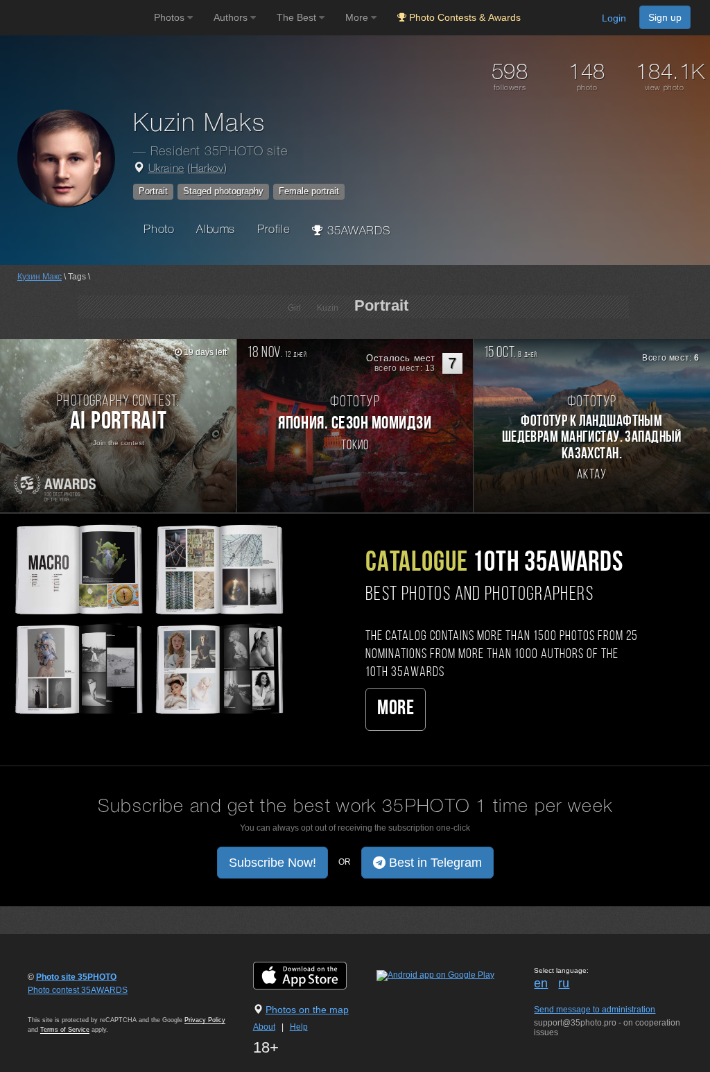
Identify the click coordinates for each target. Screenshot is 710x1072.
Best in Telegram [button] (434, 863)
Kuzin (327, 308)
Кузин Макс (39, 277)
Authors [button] (232, 17)
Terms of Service (64, 1029)
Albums (215, 230)
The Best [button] (298, 17)
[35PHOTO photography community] (75, 18)
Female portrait (309, 191)
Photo (159, 230)
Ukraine (166, 169)
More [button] (358, 17)
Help (299, 1027)
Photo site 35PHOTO (76, 977)
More (395, 709)
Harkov (207, 169)
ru (563, 983)
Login (614, 18)
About (264, 1027)
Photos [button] (170, 17)
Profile (273, 230)
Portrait (153, 191)
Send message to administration (594, 1009)
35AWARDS (357, 231)
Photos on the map (307, 1009)
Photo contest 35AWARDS (78, 990)
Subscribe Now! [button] (272, 863)
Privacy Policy (204, 1020)
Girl (294, 308)
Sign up (665, 17)
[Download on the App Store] (313, 975)
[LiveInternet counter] (58, 1003)
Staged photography (223, 191)
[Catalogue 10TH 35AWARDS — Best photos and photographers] (148, 618)
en (541, 983)
